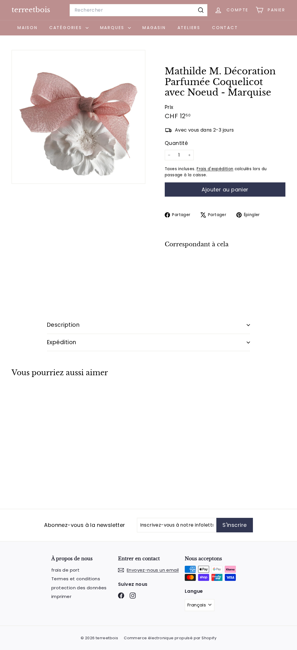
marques (113, 27)
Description (63, 325)
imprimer (61, 596)
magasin (154, 27)
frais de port (65, 570)
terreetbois (31, 10)
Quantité (176, 143)
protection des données (79, 588)
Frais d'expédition (215, 169)
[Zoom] (78, 117)
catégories (66, 27)
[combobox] (138, 10)
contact (225, 27)
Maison (27, 27)
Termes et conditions (75, 579)
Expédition (61, 342)
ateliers (189, 27)
